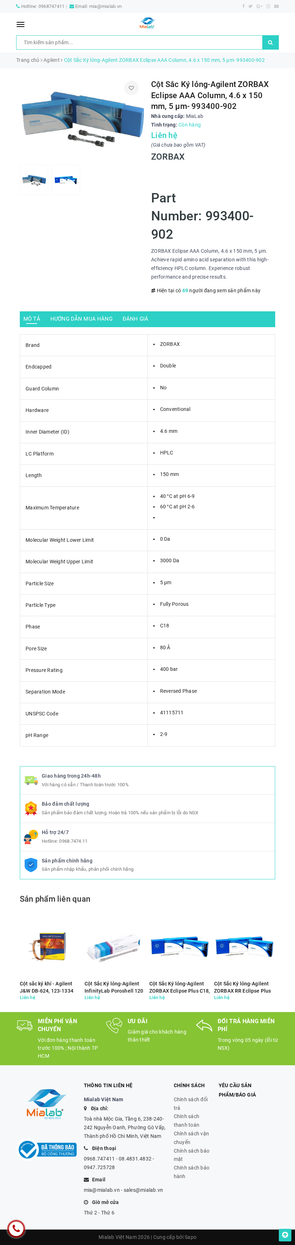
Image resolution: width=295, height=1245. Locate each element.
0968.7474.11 (73, 841)
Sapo (190, 1237)
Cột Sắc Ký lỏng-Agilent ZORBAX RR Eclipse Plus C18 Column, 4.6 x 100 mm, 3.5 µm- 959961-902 (243, 987)
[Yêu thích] (131, 88)
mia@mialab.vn (105, 6)
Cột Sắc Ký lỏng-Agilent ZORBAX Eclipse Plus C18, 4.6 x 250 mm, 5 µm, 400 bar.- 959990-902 (179, 987)
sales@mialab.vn (143, 1190)
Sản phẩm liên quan (55, 898)
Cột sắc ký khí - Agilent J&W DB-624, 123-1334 (46, 987)
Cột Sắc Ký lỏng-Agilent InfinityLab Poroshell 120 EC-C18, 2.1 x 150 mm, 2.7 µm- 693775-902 (115, 987)
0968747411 (51, 6)
